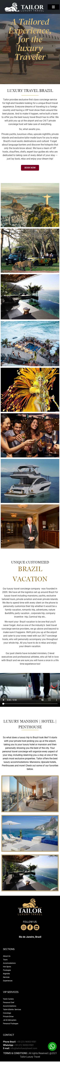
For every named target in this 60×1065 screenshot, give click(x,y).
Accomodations (9, 963)
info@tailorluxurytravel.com (23, 1048)
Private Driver (8, 1017)
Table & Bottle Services (12, 1010)
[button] (53, 7)
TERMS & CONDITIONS (15, 1053)
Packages (7, 970)
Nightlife (6, 974)
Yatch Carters (8, 999)
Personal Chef (8, 1002)
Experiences (7, 981)
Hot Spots (7, 967)
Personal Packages (10, 1024)
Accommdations (9, 1006)
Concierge (7, 1013)
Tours (5, 960)
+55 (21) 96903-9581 (26, 1041)
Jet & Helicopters (9, 1020)
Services (6, 977)
